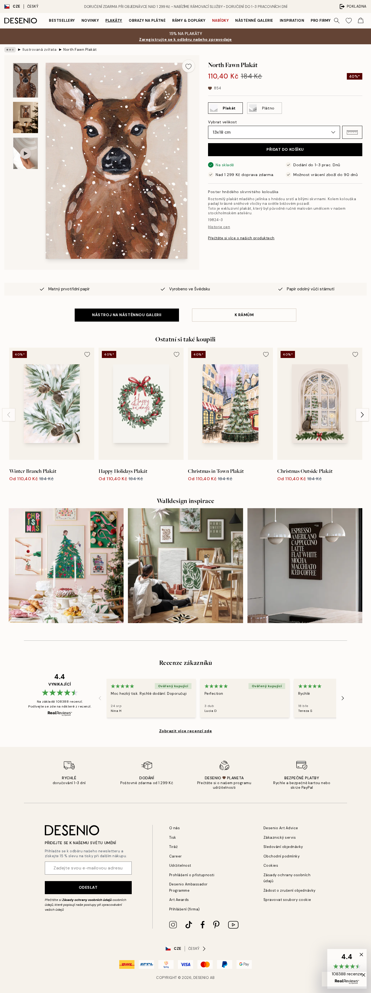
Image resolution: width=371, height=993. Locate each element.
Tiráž (173, 846)
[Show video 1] (25, 153)
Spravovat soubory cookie (287, 899)
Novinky (90, 20)
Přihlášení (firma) (184, 909)
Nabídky (220, 20)
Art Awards (179, 899)
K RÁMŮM (244, 314)
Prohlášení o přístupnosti (192, 875)
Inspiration (292, 20)
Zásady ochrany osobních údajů (87, 900)
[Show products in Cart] (361, 20)
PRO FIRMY (321, 20)
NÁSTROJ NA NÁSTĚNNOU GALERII (127, 314)
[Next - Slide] (362, 414)
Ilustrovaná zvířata (40, 49)
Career (175, 856)
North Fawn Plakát (80, 49)
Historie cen (219, 227)
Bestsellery (62, 20)
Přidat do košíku (285, 149)
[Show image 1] (25, 80)
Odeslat (88, 887)
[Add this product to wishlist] (188, 66)
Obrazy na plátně (147, 20)
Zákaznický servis (279, 837)
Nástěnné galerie (254, 20)
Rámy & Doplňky (188, 20)
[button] (352, 132)
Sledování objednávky (283, 846)
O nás (174, 828)
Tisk (172, 837)
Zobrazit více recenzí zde (185, 730)
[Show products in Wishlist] (349, 20)
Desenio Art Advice (280, 828)
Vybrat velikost (222, 122)
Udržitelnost (180, 865)
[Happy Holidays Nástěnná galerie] (66, 565)
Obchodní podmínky (281, 856)
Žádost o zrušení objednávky (289, 890)
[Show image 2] (25, 117)
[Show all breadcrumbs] (10, 49)
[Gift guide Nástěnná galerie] (185, 565)
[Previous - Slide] (8, 414)
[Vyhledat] (337, 20)
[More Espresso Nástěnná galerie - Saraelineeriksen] (304, 565)
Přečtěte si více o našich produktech (241, 238)
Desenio (201, 977)
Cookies (270, 865)
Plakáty (113, 20)
